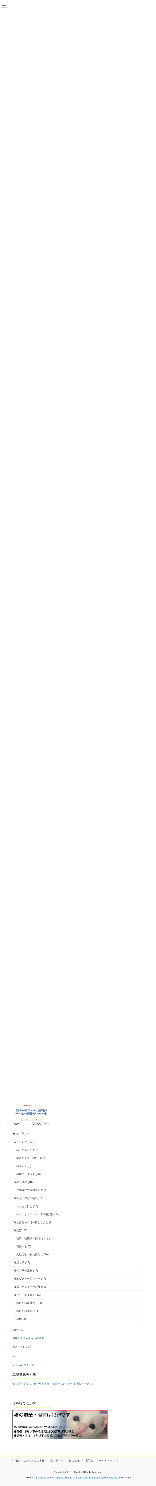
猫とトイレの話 (21, 1346)
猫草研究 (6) (23, 1166)
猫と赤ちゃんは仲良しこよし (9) (33, 1222)
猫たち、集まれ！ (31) (27, 1294)
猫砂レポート (20, 1330)
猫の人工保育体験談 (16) (28, 1198)
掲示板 (89, 1460)
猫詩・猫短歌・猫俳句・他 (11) (35, 1238)
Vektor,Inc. (113, 1477)
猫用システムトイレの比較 (28, 1338)
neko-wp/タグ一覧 (23, 1364)
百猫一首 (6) (23, 1246)
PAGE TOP (148, 1438)
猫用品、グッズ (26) (28, 1174)
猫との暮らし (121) (28, 1149)
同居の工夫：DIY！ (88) (30, 1158)
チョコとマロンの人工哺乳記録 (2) (37, 1214)
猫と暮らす (56, 1460)
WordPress (43, 1477)
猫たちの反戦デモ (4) (29, 1302)
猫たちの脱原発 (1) (27, 1310)
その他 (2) (20, 1318)
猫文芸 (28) (20, 1230)
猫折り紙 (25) (22, 1262)
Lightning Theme (63, 1477)
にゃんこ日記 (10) (27, 1206)
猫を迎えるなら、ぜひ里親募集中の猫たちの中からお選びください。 (53, 1383)
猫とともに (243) (24, 1141)
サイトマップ (107, 1460)
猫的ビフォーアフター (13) (30, 1278)
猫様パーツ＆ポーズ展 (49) (30, 1286)
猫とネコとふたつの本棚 (30, 1460)
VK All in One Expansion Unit (90, 1477)
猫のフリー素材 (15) (26, 1270)
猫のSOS (74, 1460)
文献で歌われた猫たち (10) (32, 1254)
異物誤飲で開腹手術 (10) (31, 1190)
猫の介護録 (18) (23, 1182)
